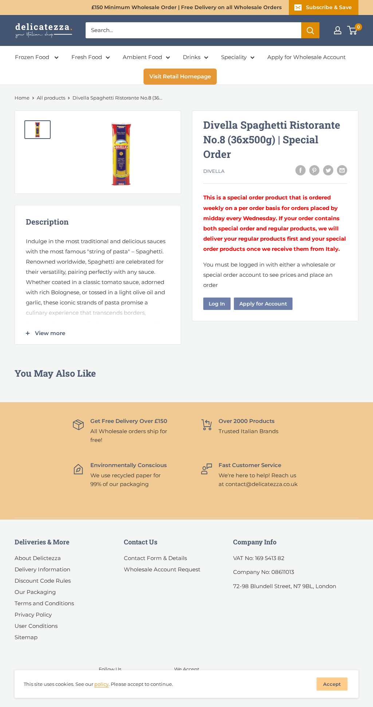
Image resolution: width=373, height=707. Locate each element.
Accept (332, 684)
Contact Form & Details (155, 558)
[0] (352, 30)
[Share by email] (342, 170)
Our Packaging (35, 591)
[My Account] (337, 30)
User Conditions (36, 625)
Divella (213, 171)
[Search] (310, 30)
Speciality (234, 57)
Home (22, 98)
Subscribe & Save (329, 7)
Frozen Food (33, 57)
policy (101, 684)
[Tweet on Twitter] (328, 170)
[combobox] (193, 30)
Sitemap (26, 637)
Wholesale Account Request (162, 569)
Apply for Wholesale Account (306, 57)
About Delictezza (38, 558)
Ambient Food (142, 57)
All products (51, 98)
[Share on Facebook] (300, 170)
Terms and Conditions (44, 603)
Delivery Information (42, 569)
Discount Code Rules (43, 580)
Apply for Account (263, 303)
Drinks (191, 57)
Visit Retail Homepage (180, 76)
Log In (217, 303)
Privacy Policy (33, 614)
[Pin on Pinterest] (314, 170)
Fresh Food (86, 57)
